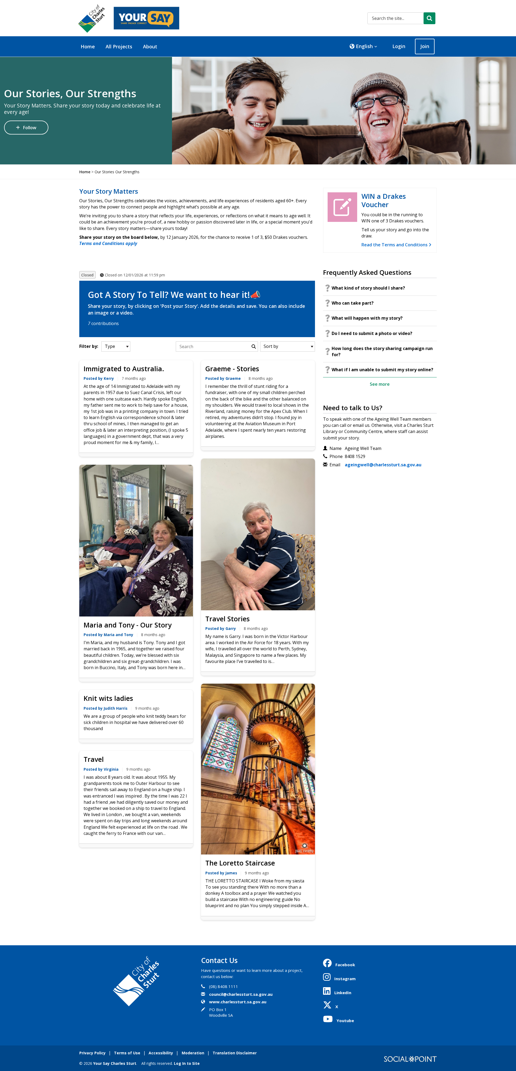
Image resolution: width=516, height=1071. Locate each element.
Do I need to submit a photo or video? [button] (372, 333)
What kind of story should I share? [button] (368, 288)
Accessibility (161, 1052)
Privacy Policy (92, 1052)
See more (380, 384)
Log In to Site (187, 1063)
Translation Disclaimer (235, 1052)
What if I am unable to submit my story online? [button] (382, 370)
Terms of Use (127, 1052)
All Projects (119, 46)
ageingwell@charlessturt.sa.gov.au (383, 465)
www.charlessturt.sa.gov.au (237, 1001)
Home (88, 46)
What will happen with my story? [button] (367, 318)
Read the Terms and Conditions (395, 245)
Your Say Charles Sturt (114, 1063)
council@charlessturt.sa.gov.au (241, 994)
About (150, 46)
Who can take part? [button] (353, 303)
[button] (363, 46)
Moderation (193, 1052)
